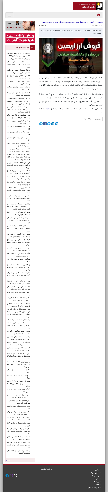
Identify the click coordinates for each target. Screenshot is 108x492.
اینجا (48, 109)
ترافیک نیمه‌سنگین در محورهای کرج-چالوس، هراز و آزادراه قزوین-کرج (18, 220)
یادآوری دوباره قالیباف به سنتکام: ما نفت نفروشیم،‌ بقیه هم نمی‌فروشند (18, 364)
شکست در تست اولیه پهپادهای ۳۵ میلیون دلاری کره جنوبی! (18, 54)
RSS (97, 485)
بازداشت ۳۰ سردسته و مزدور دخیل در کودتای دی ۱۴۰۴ (18, 349)
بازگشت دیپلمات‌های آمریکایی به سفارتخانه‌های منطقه (18, 94)
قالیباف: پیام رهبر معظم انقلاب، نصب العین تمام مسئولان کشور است (18, 190)
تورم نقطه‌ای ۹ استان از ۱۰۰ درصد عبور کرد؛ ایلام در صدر (18, 402)
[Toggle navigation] (9, 15)
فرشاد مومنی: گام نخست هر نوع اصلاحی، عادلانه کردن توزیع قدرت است (18, 445)
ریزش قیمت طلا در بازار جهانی (20, 59)
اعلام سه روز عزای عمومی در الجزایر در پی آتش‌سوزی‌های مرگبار (18, 396)
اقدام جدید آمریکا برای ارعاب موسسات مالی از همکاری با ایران (18, 150)
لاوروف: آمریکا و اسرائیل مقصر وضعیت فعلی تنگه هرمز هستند (18, 343)
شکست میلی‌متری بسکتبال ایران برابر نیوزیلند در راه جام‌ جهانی (18, 288)
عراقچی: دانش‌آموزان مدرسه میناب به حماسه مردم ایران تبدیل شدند (18, 198)
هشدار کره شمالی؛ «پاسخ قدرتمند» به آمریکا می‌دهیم (18, 305)
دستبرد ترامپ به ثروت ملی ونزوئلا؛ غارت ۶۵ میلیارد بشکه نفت (18, 64)
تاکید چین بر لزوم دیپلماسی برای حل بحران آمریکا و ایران (18, 413)
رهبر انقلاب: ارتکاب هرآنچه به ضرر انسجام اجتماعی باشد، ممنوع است (18, 228)
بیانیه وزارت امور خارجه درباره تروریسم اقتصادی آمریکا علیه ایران (18, 325)
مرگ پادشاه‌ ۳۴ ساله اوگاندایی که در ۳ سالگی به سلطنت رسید (18, 299)
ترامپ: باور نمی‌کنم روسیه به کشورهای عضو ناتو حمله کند (18, 418)
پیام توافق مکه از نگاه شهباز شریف (18, 320)
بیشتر (8, 460)
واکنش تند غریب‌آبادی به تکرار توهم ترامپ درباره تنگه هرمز (18, 338)
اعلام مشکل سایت (93, 488)
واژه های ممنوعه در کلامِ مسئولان (19, 98)
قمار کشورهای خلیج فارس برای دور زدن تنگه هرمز (18, 144)
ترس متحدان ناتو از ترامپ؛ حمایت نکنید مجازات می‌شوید (18, 282)
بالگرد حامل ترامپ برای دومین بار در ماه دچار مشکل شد (18, 254)
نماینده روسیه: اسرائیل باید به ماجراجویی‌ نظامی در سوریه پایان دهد (18, 431)
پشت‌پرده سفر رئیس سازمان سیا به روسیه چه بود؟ (18, 183)
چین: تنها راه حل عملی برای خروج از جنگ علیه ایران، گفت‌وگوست (18, 102)
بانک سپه (87, 119)
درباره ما (96, 479)
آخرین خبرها (95, 473)
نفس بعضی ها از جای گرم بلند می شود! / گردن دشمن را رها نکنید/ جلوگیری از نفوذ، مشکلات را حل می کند (18, 313)
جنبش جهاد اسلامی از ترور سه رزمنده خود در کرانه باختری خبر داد (18, 235)
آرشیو (97, 470)
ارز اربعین (98, 119)
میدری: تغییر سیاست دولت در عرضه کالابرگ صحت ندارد (18, 332)
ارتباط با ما (95, 476)
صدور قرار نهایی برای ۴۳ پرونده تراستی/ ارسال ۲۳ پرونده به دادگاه (18, 384)
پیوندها (96, 482)
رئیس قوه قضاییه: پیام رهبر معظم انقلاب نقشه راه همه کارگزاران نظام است (18, 109)
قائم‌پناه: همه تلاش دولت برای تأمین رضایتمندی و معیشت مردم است (18, 275)
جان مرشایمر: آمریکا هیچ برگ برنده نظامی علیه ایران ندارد (18, 116)
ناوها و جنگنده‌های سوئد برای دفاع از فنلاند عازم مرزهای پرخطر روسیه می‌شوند (18, 242)
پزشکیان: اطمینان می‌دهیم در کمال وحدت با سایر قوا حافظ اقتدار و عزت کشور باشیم (18, 206)
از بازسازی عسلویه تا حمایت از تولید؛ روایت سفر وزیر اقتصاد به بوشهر (18, 267)
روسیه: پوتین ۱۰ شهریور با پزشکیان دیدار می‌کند (18, 177)
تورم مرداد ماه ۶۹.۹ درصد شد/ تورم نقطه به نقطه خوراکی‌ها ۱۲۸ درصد (18, 356)
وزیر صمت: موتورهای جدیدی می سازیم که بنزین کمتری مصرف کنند (18, 249)
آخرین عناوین (23, 47)
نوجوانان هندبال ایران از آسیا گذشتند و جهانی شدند (18, 213)
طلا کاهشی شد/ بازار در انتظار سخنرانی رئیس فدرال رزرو (18, 438)
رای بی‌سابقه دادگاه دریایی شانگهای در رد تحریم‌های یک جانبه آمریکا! (18, 165)
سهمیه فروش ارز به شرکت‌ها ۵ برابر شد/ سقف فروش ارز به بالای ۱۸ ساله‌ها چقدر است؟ (18, 157)
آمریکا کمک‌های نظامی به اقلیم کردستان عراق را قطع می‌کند (18, 71)
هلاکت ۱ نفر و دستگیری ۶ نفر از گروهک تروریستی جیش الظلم (18, 172)
